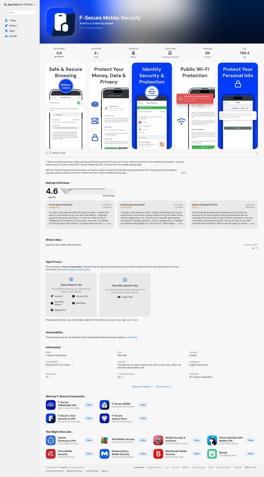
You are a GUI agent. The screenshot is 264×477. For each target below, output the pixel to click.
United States (139, 467)
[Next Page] (261, 106)
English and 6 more (198, 365)
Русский (175, 467)
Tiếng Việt (238, 467)
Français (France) (198, 467)
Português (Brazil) (223, 467)
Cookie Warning (92, 471)
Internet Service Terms (54, 471)
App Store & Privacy (74, 471)
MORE (108, 223)
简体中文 (185, 467)
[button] (20, 20)
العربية (167, 467)
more (183, 173)
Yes (119, 377)
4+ (47, 377)
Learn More (132, 320)
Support (104, 471)
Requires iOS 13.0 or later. (58, 365)
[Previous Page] (43, 106)
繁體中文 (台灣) (250, 467)
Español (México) (154, 467)
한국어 (211, 467)
